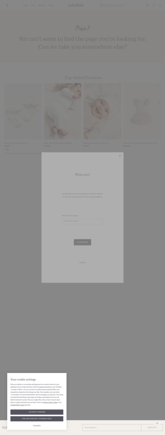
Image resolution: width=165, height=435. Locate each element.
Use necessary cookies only (37, 419)
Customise (37, 425)
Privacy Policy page (50, 402)
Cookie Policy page (17, 405)
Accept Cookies (37, 412)
